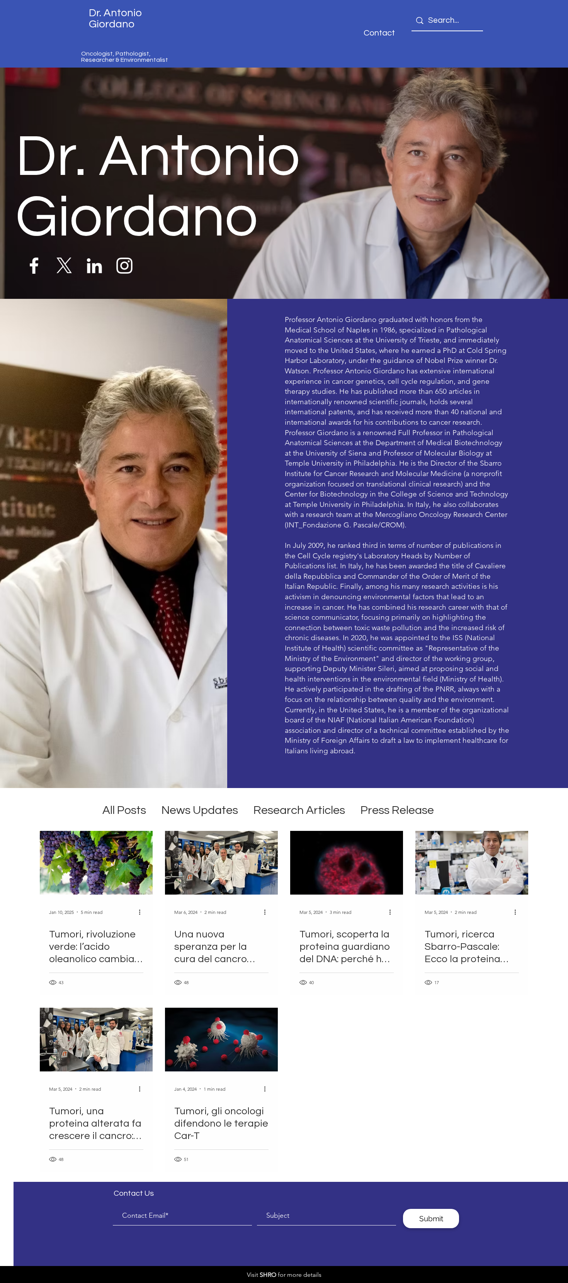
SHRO (268, 1274)
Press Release (397, 810)
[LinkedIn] (94, 265)
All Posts (124, 810)
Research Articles (299, 810)
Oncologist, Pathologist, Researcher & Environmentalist (124, 57)
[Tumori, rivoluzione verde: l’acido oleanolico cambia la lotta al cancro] (96, 863)
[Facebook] (34, 265)
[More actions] (142, 912)
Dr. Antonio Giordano (115, 18)
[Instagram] (124, 265)
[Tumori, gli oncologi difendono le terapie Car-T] (221, 1039)
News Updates (200, 810)
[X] (64, 265)
